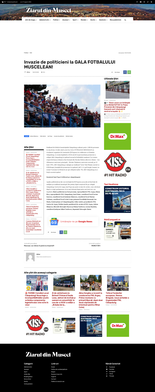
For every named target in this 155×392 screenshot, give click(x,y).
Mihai (28, 72)
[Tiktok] (148, 2)
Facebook (112, 367)
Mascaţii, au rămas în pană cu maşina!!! (39, 246)
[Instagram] (144, 2)
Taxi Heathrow (111, 184)
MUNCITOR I (95, 246)
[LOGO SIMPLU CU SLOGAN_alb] (117, 179)
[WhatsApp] (129, 72)
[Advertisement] (77, 38)
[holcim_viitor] (117, 214)
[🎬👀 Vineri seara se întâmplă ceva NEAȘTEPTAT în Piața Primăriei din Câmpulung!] (117, 90)
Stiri (31, 52)
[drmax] (117, 151)
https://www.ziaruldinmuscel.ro (44, 256)
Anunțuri (106, 100)
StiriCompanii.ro (112, 219)
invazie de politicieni (59, 136)
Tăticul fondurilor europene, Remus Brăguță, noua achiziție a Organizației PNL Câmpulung (32, 211)
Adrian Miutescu (34, 136)
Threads (111, 376)
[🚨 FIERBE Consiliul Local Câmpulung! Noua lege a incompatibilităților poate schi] (37, 283)
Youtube (111, 369)
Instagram (112, 371)
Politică (26, 52)
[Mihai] (25, 72)
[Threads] (151, 2)
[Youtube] (140, 2)
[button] (125, 20)
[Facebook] (137, 2)
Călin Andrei (43, 136)
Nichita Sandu (69, 136)
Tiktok (111, 374)
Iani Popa (50, 136)
